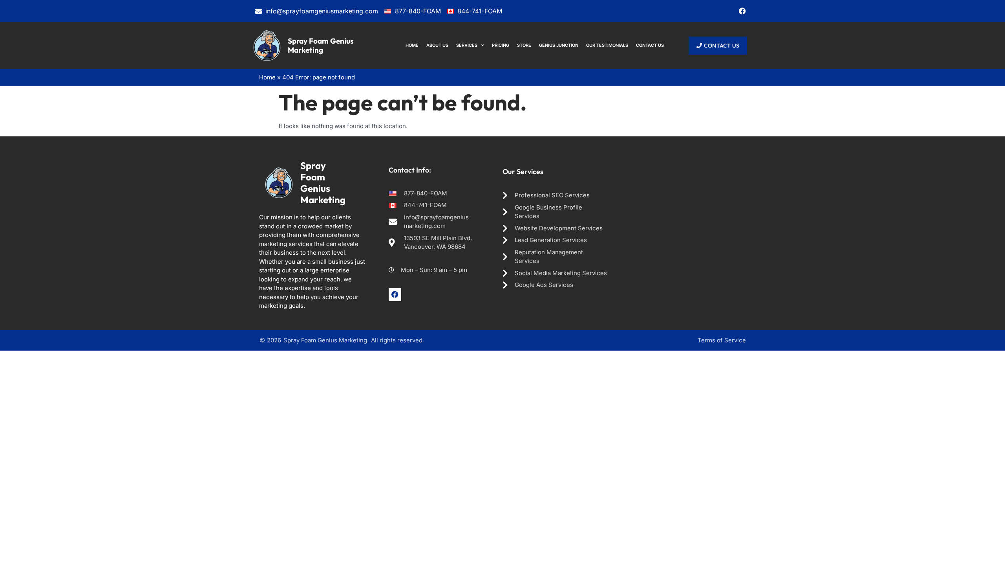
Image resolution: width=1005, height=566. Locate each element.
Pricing (500, 45)
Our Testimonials (607, 45)
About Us (437, 45)
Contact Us (650, 45)
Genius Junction (558, 45)
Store (524, 45)
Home (412, 45)
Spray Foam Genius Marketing (321, 45)
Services (466, 45)
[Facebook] (742, 11)
